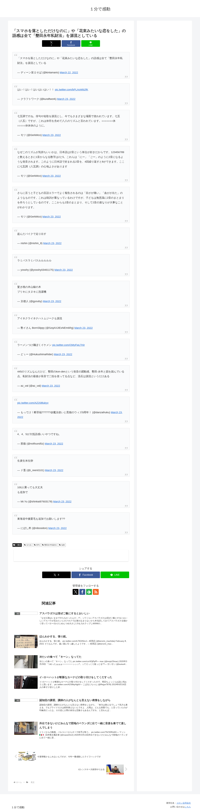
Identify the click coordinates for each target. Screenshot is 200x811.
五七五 (29, 545)
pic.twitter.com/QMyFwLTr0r (68, 345)
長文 (18, 545)
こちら (188, 807)
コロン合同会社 (183, 803)
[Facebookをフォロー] (82, 592)
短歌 (63, 545)
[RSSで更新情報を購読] (96, 592)
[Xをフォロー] (75, 592)
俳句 (38, 545)
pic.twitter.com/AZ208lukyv (32, 402)
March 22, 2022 (69, 72)
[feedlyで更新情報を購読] (89, 592)
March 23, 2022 (66, 99)
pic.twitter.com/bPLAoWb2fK (71, 89)
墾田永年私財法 (50, 545)
